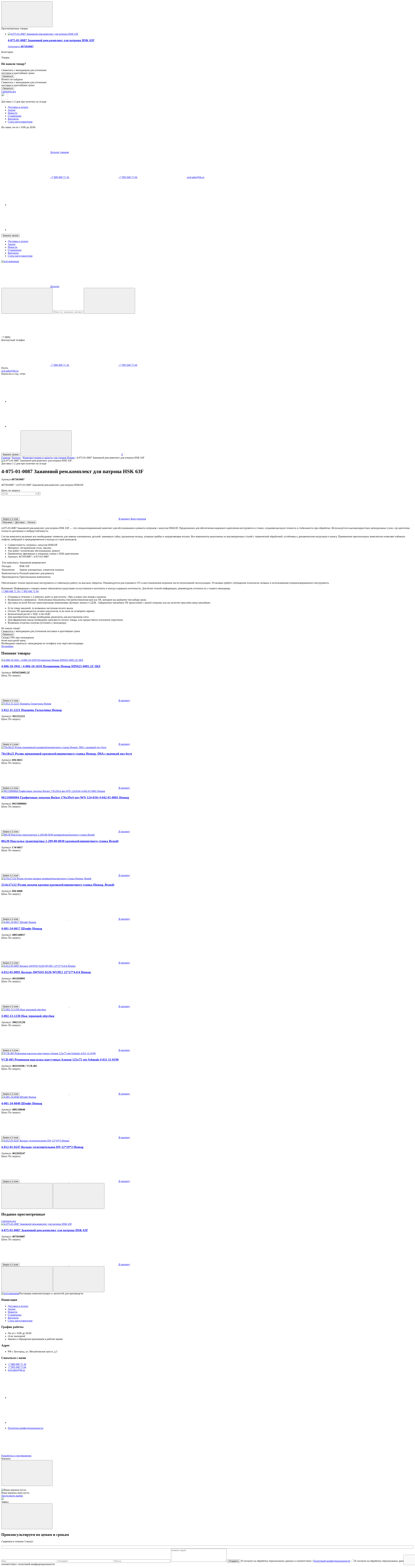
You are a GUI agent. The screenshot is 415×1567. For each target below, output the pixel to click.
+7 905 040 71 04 (128, 177)
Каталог (16, 457)
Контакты (13, 118)
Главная (5, 457)
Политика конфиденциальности (25, 1428)
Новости (12, 113)
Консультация (138, 518)
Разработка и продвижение (16, 1455)
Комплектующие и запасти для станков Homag (49, 457)
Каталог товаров (59, 152)
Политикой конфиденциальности (331, 1561)
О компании (14, 116)
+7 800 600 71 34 (60, 177)
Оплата (31, 522)
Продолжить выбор (12, 1495)
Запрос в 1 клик (10, 519)
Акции (11, 110)
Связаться (8, 76)
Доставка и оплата (18, 107)
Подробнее (7, 646)
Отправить (234, 1561)
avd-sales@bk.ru (195, 177)
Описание (7, 522)
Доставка (19, 522)
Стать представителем (20, 121)
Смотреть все (8, 91)
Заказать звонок (10, 235)
